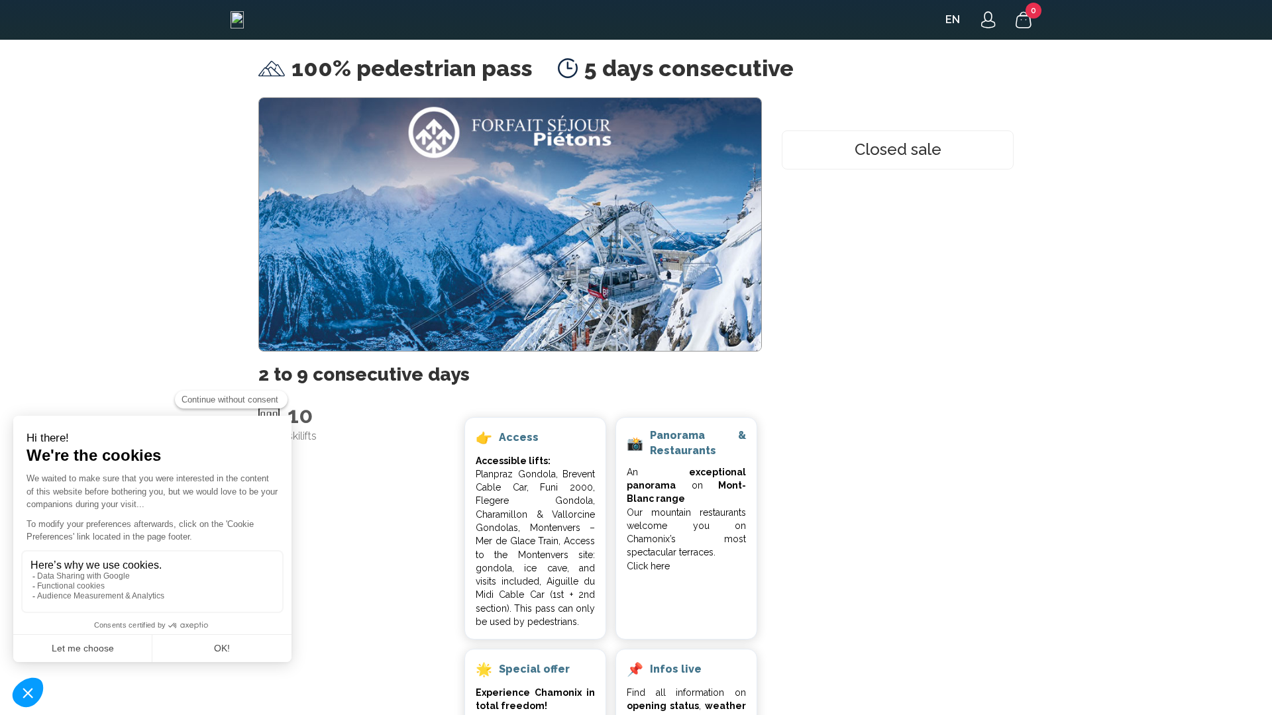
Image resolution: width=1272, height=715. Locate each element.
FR (952, 19)
